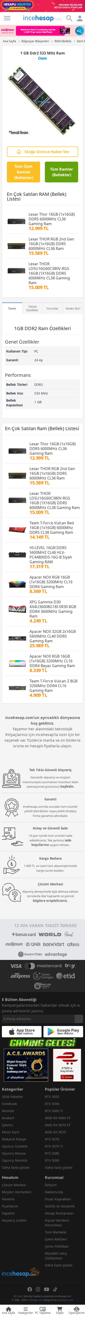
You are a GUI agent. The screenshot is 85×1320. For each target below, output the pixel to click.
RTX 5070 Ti (54, 1146)
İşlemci (7, 1125)
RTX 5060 (52, 1103)
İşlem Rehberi (56, 1239)
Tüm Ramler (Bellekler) (61, 172)
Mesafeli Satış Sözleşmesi (56, 1255)
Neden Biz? (73, 309)
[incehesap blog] (21, 1251)
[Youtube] (46, 1289)
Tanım (12, 309)
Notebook (9, 1103)
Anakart (8, 1118)
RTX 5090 (52, 1160)
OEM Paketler (12, 1096)
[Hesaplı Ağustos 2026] (42, 6)
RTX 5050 (52, 1096)
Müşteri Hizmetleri (16, 1192)
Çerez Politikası (57, 1246)
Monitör (8, 1111)
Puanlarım (10, 1206)
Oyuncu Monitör (15, 1160)
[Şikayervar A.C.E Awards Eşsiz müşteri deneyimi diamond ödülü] (26, 1065)
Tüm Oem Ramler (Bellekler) (23, 172)
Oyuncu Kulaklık (14, 1146)
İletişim (51, 1185)
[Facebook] (29, 1289)
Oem (42, 58)
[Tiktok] (55, 1289)
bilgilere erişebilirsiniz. (50, 901)
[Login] (7, 18)
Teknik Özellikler (32, 308)
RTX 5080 (52, 1153)
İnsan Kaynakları (58, 1199)
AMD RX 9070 (55, 1132)
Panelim (8, 1199)
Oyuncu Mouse (14, 1153)
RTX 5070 (52, 1139)
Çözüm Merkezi (14, 1185)
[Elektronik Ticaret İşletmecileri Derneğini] (65, 976)
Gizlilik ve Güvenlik (59, 1206)
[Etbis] (67, 1065)
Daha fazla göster (16, 1167)
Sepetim (8, 1213)
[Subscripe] (79, 1019)
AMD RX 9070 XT (58, 1125)
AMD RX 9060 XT (58, 1118)
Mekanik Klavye (14, 1139)
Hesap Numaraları (59, 1213)
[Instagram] (38, 1289)
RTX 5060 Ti (54, 1111)
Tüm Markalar (56, 1232)
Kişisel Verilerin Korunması (57, 1222)
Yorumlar (53, 309)
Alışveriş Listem (14, 1220)
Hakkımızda (54, 1192)
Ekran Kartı (10, 1132)
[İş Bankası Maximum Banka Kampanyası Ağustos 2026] (42, 31)
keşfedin (67, 786)
